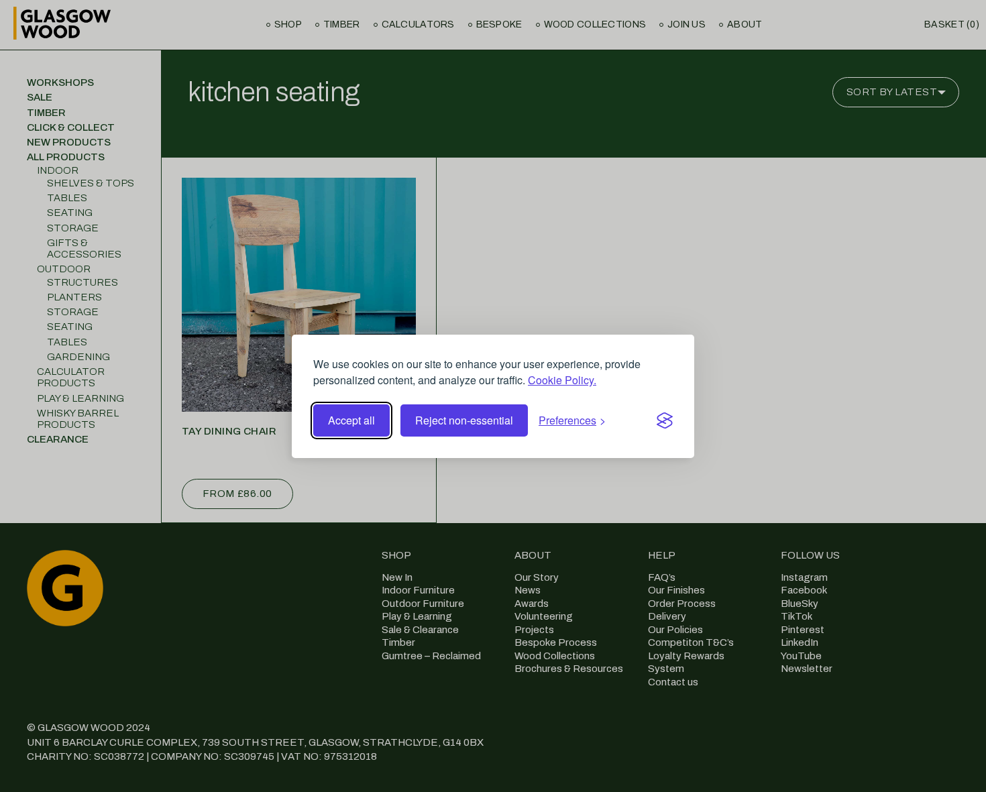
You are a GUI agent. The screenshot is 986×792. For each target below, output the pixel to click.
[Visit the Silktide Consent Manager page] (665, 420)
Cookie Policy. (562, 380)
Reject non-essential (464, 420)
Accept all (351, 420)
